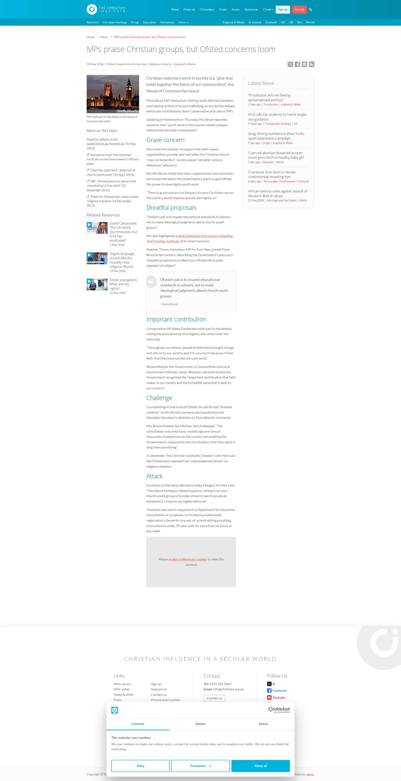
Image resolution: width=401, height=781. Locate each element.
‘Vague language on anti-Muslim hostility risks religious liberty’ (122, 260)
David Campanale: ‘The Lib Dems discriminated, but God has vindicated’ (123, 232)
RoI (299, 22)
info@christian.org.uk (228, 689)
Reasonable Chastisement (279, 181)
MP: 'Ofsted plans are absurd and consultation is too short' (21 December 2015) (111, 185)
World (310, 22)
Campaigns (207, 9)
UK (283, 22)
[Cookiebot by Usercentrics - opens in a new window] (271, 710)
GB (291, 22)
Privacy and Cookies (165, 700)
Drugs (135, 22)
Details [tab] (200, 724)
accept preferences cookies (188, 559)
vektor (310, 774)
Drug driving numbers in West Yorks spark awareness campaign (276, 136)
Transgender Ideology (278, 123)
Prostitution (271, 104)
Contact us (159, 694)
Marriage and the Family (281, 200)
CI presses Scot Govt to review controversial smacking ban (271, 174)
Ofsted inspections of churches (127, 64)
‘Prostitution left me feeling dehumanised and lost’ (269, 97)
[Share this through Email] (304, 64)
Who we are (122, 684)
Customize (198, 766)
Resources (251, 9)
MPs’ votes (121, 689)
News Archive (123, 694)
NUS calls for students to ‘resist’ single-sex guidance (277, 116)
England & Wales (233, 22)
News (175, 9)
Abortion (93, 22)
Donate (299, 9)
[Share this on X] (290, 64)
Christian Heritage (115, 22)
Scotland (271, 22)
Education (149, 22)
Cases (223, 9)
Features (189, 9)
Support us (159, 689)
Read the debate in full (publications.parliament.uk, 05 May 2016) (111, 143)
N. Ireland (255, 22)
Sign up (283, 9)
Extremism (167, 22)
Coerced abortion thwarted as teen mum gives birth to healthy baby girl (276, 155)
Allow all (260, 766)
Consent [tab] (138, 724)
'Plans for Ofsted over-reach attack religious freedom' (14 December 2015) (113, 201)
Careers (268, 9)
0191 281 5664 (220, 684)
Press (118, 700)
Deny (140, 766)
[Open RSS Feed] (311, 64)
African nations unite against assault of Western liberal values (277, 193)
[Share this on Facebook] (297, 64)
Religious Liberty (160, 64)
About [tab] (263, 724)
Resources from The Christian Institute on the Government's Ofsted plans (112, 159)
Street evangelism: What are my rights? (123, 284)
